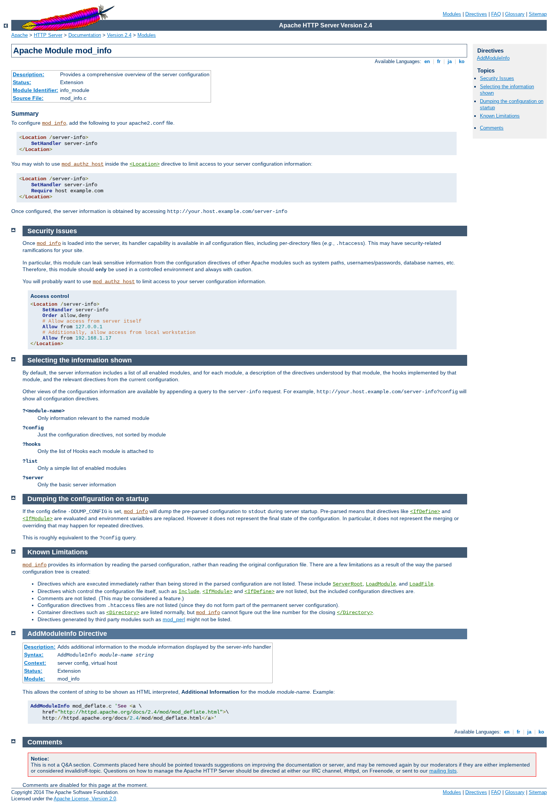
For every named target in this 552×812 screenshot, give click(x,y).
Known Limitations (500, 116)
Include (188, 592)
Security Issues (497, 78)
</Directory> (355, 613)
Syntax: (34, 655)
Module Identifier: (35, 90)
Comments (492, 128)
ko (461, 61)
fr (439, 61)
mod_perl (174, 619)
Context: (35, 663)
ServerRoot (348, 584)
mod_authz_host (83, 164)
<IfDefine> (425, 512)
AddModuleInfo (493, 58)
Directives (476, 14)
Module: (34, 679)
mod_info (54, 123)
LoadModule (381, 584)
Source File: (28, 98)
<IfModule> (38, 519)
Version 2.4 (119, 35)
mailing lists (443, 771)
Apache (19, 35)
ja (449, 61)
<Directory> (122, 613)
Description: (28, 74)
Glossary (515, 14)
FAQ (496, 14)
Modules (452, 14)
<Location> (145, 164)
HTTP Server (48, 35)
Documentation (84, 35)
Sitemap (538, 14)
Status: (22, 82)
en (427, 61)
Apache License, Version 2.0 (85, 798)
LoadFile (421, 584)
